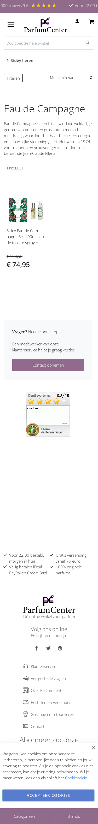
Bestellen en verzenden (51, 702)
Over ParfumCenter (48, 690)
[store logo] (45, 25)
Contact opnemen (48, 365)
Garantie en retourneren (52, 714)
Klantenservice (43, 666)
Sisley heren (22, 60)
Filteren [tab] (13, 78)
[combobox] (49, 43)
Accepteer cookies (48, 795)
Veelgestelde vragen (48, 678)
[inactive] (48, 413)
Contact (37, 726)
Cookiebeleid (76, 777)
